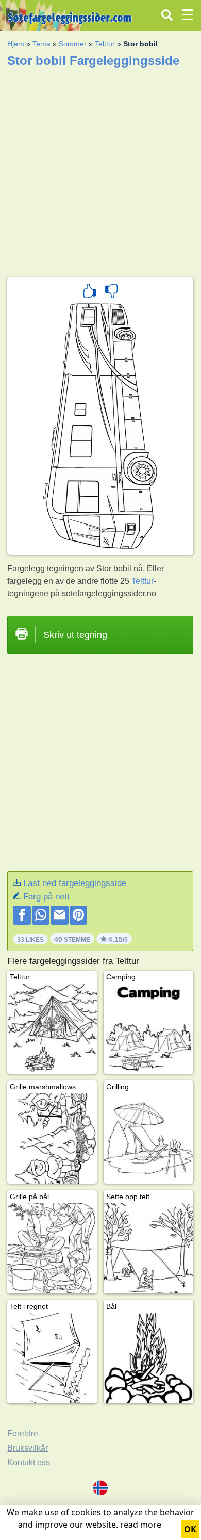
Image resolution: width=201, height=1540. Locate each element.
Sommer (73, 44)
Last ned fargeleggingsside (74, 883)
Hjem (15, 44)
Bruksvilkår (27, 1448)
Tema (41, 44)
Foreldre (22, 1433)
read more (140, 1524)
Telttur (105, 44)
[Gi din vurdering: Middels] (111, 292)
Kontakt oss (28, 1462)
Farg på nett (46, 897)
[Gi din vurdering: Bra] (89, 292)
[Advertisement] (100, 169)
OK (190, 1529)
